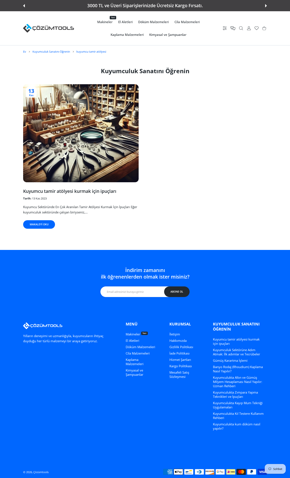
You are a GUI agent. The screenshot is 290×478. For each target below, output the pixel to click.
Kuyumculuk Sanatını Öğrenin (51, 51)
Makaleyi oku (39, 224)
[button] (24, 5)
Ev (24, 51)
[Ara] (241, 28)
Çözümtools (41, 472)
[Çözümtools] (48, 28)
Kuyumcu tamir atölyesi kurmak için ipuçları (69, 191)
